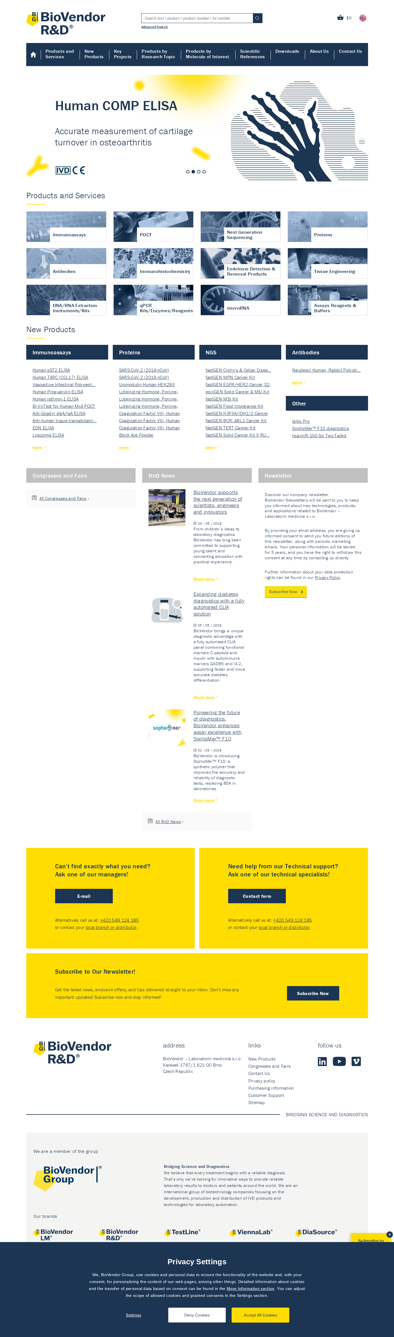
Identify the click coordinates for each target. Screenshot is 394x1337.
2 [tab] (193, 171)
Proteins (129, 352)
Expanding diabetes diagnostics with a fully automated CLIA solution (219, 604)
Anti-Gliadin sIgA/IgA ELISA (59, 413)
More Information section (251, 1288)
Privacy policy (261, 1081)
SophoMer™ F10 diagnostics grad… (320, 428)
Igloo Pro (300, 421)
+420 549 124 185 (119, 920)
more (37, 447)
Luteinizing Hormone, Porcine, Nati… (148, 392)
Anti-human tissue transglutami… (65, 420)
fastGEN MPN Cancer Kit (230, 377)
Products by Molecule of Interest (207, 54)
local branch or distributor (111, 927)
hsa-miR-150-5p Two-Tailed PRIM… (319, 436)
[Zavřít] (390, 1234)
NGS (211, 352)
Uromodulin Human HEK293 (147, 384)
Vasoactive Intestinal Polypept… (64, 384)
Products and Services (60, 54)
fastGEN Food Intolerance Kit (234, 406)
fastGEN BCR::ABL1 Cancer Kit (236, 420)
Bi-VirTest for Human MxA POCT (64, 406)
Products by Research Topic (158, 54)
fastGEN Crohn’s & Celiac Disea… (238, 370)
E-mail (83, 896)
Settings (133, 1315)
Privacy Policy (327, 577)
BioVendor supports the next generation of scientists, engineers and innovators (218, 502)
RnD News (162, 475)
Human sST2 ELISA (51, 370)
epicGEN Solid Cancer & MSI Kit (237, 391)
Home (33, 54)
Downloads (287, 51)
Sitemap (256, 1102)
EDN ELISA (43, 428)
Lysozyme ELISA (48, 435)
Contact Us (350, 51)
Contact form (257, 896)
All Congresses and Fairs (63, 498)
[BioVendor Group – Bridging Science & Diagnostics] (67, 1180)
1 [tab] (188, 171)
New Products (94, 54)
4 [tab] (204, 171)
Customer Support (266, 1095)
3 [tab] (198, 171)
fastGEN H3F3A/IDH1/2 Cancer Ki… (237, 413)
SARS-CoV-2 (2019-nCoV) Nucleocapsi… (144, 370)
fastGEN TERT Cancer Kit (231, 428)
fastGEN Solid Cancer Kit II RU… (238, 435)
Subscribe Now (283, 591)
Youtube (339, 1061)
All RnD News (168, 821)
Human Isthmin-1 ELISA (56, 399)
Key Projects (123, 54)
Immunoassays (52, 352)
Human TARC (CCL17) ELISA (60, 377)
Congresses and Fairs (60, 475)
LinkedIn (322, 1061)
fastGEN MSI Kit (222, 399)
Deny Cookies (197, 1315)
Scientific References (252, 54)
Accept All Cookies (260, 1315)
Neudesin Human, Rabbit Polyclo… (326, 370)
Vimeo (356, 1061)
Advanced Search (154, 27)
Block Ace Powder (136, 435)
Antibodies (305, 352)
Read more (204, 578)
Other (299, 403)
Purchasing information (271, 1088)
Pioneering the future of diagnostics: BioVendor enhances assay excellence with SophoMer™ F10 (218, 725)
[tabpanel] (197, 128)
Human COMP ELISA (197, 128)
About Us (319, 51)
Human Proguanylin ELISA (58, 391)
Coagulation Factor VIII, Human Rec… (149, 413)
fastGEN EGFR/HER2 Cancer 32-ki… (238, 385)
